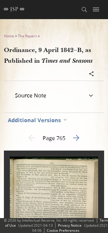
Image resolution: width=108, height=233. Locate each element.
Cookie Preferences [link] (63, 230)
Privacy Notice (70, 225)
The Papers (27, 36)
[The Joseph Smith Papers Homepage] (14, 9)
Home (9, 36)
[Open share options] (91, 74)
